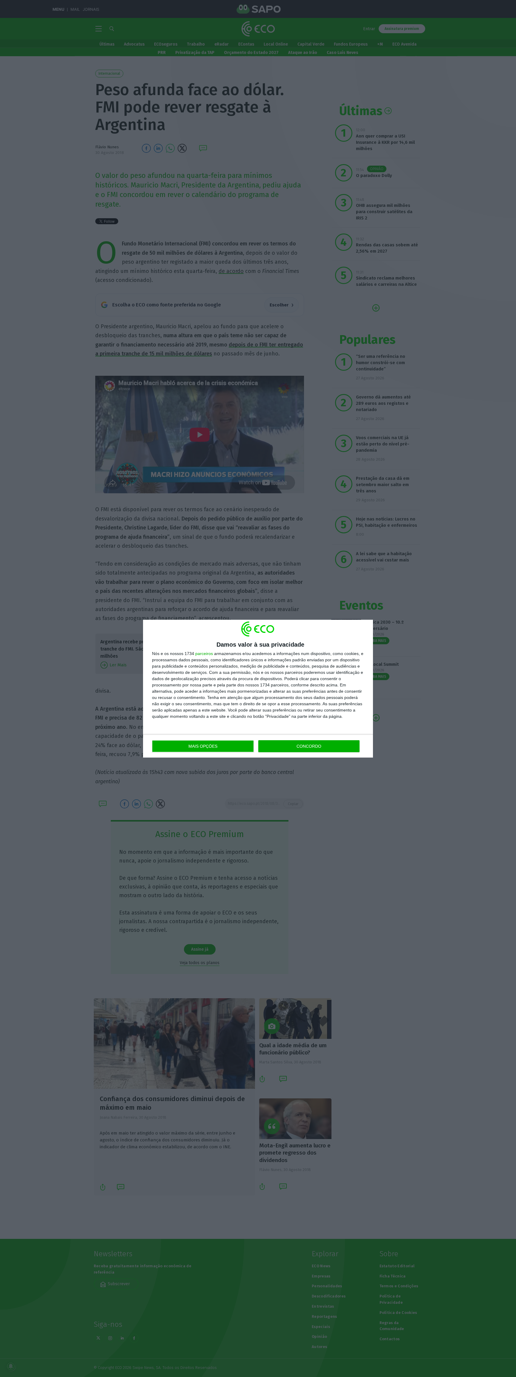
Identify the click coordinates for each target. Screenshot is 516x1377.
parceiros (204, 653)
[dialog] (258, 689)
